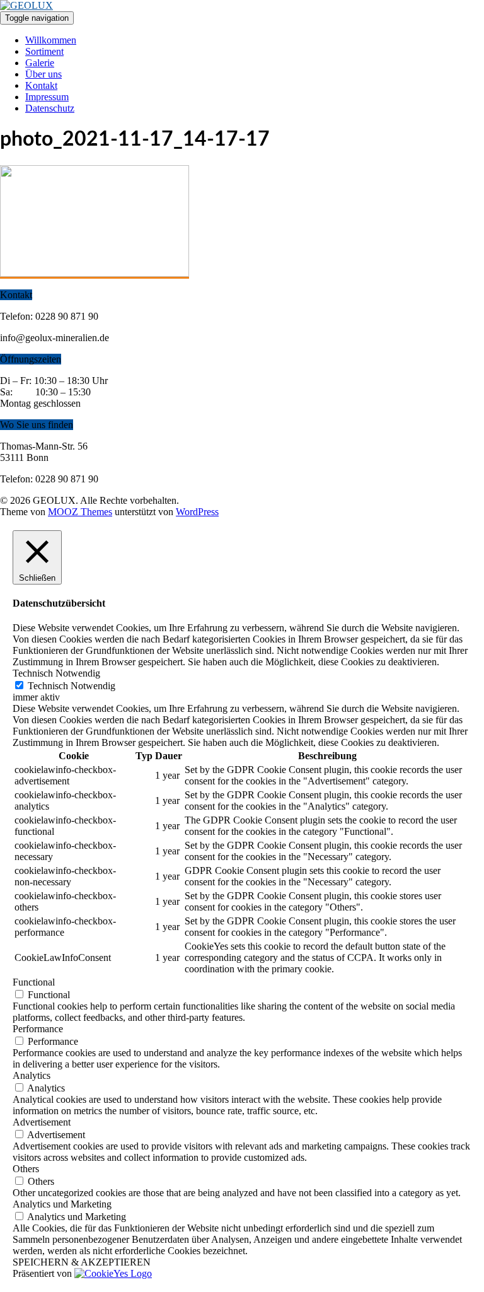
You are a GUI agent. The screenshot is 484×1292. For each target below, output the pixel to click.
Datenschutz (49, 108)
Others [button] (26, 1168)
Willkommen (50, 40)
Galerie (39, 62)
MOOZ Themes (80, 511)
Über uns (43, 74)
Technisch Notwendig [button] (56, 673)
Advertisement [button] (42, 1122)
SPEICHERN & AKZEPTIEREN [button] (82, 1262)
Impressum (47, 96)
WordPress (197, 511)
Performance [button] (38, 1028)
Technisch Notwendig (71, 685)
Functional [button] (34, 982)
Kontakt (41, 85)
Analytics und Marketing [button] (62, 1204)
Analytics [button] (31, 1075)
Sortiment (44, 51)
